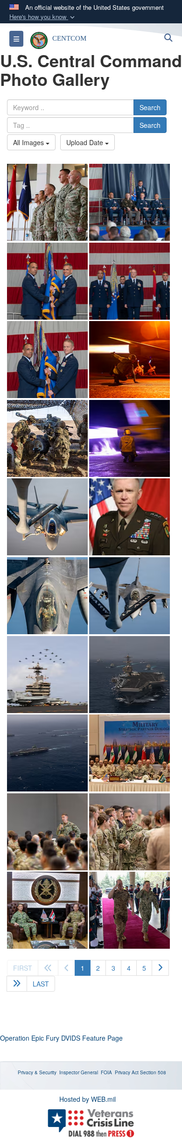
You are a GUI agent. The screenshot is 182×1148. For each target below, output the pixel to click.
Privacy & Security (37, 1072)
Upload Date (85, 142)
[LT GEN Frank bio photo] (129, 516)
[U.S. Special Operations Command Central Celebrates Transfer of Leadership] (47, 202)
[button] (43, 17)
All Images (29, 142)
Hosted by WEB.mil (87, 1099)
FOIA (106, 1072)
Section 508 (153, 1072)
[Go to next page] (160, 968)
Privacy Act (127, 1072)
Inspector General (78, 1072)
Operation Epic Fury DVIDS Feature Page (61, 1038)
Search (150, 107)
